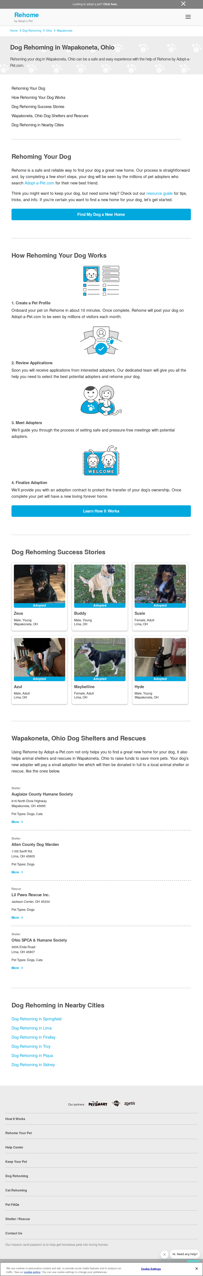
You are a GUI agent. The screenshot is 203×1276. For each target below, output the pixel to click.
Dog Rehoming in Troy (31, 1046)
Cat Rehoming (16, 1190)
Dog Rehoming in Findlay (33, 1037)
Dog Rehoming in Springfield (36, 1019)
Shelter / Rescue (17, 1219)
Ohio (49, 30)
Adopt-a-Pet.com (39, 183)
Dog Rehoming (31, 30)
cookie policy (32, 1272)
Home (14, 30)
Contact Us (13, 1233)
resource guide (160, 193)
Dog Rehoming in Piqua (32, 1055)
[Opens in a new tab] (100, 1103)
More (15, 821)
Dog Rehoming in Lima (31, 1028)
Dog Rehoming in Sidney (33, 1064)
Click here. (110, 4)
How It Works (15, 1118)
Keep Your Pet (16, 1161)
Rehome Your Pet (18, 1133)
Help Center (14, 1147)
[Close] (196, 1268)
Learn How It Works (101, 511)
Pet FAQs (12, 1204)
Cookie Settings (151, 1269)
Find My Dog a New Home (101, 214)
